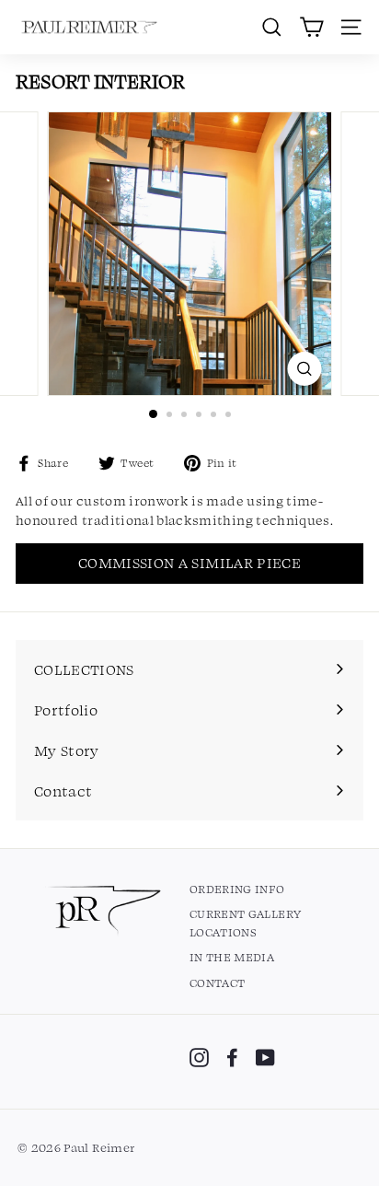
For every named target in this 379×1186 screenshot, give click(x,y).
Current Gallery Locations (245, 922)
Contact (217, 982)
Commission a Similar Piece (189, 562)
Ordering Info (237, 888)
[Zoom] (305, 369)
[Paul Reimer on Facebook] (232, 1057)
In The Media (232, 956)
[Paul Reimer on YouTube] (265, 1057)
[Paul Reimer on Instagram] (199, 1057)
